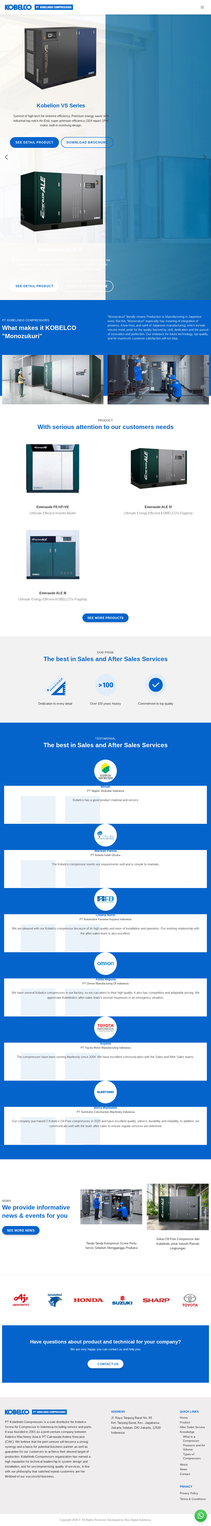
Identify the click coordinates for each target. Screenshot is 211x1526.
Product (185, 1422)
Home (184, 1417)
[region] (105, 157)
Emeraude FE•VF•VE (52, 507)
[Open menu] (202, 7)
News (183, 1469)
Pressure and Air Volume (194, 1447)
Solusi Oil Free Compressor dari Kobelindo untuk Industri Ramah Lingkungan (177, 1243)
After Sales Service (192, 1427)
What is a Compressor (191, 1438)
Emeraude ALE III (52, 593)
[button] (6, 157)
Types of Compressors (192, 1456)
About (184, 1464)
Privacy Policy (189, 1493)
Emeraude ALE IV (158, 507)
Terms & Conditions (193, 1498)
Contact (185, 1474)
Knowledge (187, 1431)
